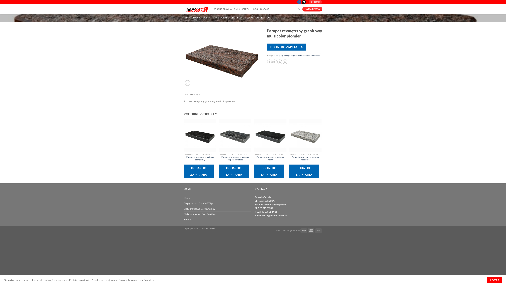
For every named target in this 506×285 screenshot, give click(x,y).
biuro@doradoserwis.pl (274, 215)
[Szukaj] (299, 9)
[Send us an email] (304, 2)
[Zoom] (187, 83)
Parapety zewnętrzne (223, 18)
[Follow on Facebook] (299, 2)
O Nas (237, 9)
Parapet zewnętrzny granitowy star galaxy (200, 158)
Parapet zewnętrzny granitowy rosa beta (305, 158)
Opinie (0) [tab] (195, 94)
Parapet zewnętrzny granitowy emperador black (235, 158)
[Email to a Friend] (279, 62)
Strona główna (223, 9)
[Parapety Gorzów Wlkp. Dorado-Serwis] (197, 9)
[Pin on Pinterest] (285, 62)
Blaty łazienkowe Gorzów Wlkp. (200, 214)
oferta (206, 18)
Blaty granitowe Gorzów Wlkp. (199, 208)
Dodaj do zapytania (286, 47)
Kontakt (264, 9)
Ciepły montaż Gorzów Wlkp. (198, 203)
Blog (255, 9)
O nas (187, 198)
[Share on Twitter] (274, 62)
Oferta (245, 9)
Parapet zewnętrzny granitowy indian (270, 158)
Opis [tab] (186, 94)
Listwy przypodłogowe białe (287, 230)
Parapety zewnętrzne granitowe (254, 18)
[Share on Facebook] (269, 62)
